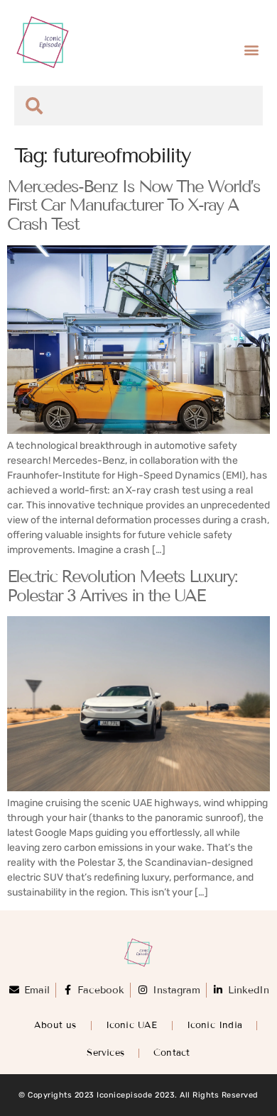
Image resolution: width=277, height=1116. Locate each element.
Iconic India (214, 1025)
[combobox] (138, 105)
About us (55, 1025)
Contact (171, 1053)
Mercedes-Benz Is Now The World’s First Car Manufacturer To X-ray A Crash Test (133, 205)
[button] (251, 50)
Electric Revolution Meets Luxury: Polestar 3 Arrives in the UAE (122, 586)
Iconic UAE (132, 1025)
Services (105, 1053)
